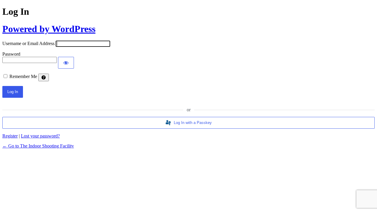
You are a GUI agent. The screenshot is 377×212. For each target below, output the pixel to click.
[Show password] (66, 63)
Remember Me (23, 76)
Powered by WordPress (48, 29)
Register (10, 135)
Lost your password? (40, 135)
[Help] (43, 77)
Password (11, 54)
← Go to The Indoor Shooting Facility (38, 145)
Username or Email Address (28, 43)
